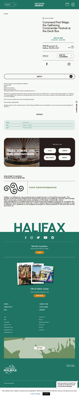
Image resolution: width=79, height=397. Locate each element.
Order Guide (39, 295)
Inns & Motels (50, 157)
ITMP (5, 319)
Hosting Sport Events (8, 329)
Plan (5, 309)
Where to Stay (44, 304)
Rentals (64, 157)
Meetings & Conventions (44, 322)
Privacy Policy (41, 324)
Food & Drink (44, 307)
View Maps (40, 348)
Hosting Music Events (8, 327)
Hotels (50, 150)
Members (41, 319)
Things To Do (8, 307)
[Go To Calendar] (67, 5)
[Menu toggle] (73, 5)
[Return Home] (39, 4)
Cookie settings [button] (35, 394)
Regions (42, 309)
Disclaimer (41, 327)
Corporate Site (42, 317)
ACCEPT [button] (46, 394)
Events (6, 13)
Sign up (39, 252)
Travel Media (6, 322)
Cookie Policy (41, 329)
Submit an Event (7, 324)
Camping (64, 150)
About (5, 317)
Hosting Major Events (8, 332)
